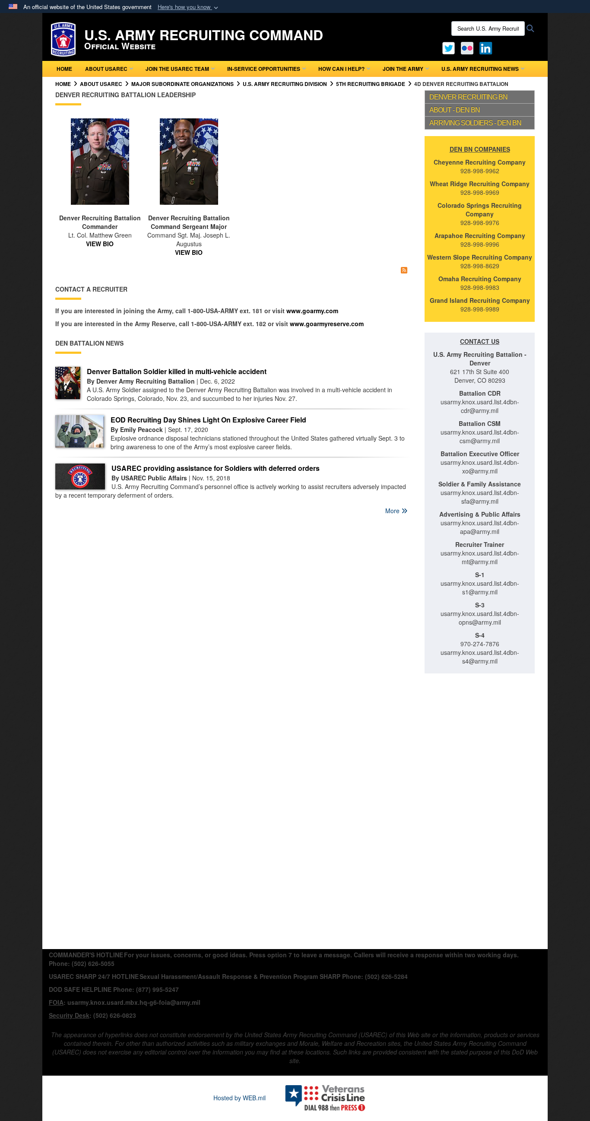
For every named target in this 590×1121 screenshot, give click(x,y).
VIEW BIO (100, 243)
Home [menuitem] (64, 69)
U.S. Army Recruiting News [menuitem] (480, 69)
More (393, 510)
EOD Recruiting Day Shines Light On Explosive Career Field (208, 420)
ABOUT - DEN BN (454, 110)
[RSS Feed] (404, 269)
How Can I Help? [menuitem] (341, 69)
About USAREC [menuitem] (106, 69)
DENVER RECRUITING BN (468, 97)
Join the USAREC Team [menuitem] (177, 69)
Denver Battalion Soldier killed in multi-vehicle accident (176, 371)
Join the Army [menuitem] (403, 69)
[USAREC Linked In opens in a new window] (487, 47)
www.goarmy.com (312, 310)
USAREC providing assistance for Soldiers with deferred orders (215, 468)
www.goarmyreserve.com (327, 323)
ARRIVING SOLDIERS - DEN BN (475, 123)
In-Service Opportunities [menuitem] (263, 69)
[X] (448, 47)
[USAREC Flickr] (467, 47)
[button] (189, 7)
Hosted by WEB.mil (239, 1097)
